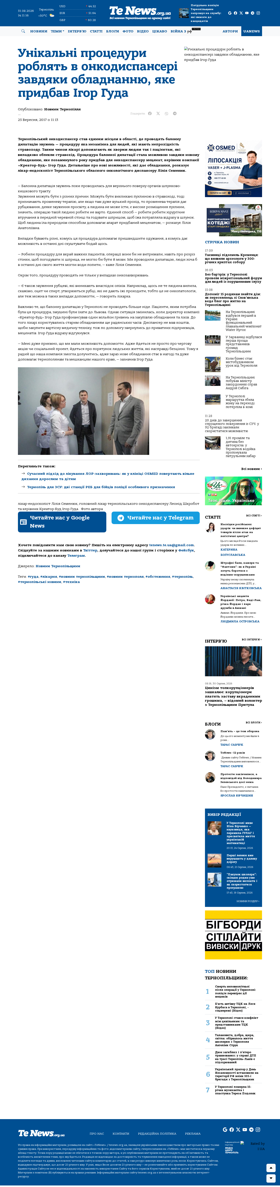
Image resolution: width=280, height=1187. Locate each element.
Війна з (185, 30)
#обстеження (157, 577)
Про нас (97, 1134)
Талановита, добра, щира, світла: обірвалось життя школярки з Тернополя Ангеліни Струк (234, 1040)
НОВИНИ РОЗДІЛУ (248, 901)
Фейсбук (186, 550)
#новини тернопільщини (82, 577)
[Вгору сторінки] (271, 1168)
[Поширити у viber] (166, 114)
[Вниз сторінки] (271, 1178)
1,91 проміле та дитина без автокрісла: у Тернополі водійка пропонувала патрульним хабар (241, 447)
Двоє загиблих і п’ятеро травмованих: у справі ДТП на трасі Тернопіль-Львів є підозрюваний (235, 1057)
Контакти (121, 1134)
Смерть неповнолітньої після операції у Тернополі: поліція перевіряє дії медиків (235, 991)
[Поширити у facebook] (150, 114)
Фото (127, 31)
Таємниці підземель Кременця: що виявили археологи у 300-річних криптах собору (231, 258)
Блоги (112, 31)
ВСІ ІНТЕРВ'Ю (252, 639)
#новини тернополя (125, 577)
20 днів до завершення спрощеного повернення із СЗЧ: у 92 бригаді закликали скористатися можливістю (232, 426)
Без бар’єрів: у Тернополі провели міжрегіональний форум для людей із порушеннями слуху (233, 278)
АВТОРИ (230, 31)
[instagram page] (258, 13)
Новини (38, 31)
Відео (143, 31)
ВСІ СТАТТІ (254, 515)
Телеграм (76, 556)
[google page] (229, 13)
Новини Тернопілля (62, 109)
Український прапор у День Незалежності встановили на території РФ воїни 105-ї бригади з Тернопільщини (236, 1074)
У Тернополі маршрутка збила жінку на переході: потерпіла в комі (240, 401)
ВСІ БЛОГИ (254, 722)
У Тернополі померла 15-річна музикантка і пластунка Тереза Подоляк (235, 1090)
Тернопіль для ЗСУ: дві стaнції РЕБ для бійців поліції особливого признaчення (101, 487)
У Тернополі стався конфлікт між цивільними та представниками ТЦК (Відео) (236, 1023)
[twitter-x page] (241, 13)
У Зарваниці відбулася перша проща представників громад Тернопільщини (244, 344)
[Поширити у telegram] (175, 114)
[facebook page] (235, 13)
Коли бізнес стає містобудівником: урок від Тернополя (241, 362)
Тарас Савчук (231, 744)
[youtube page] (246, 13)
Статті (96, 31)
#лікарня (48, 577)
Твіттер (90, 550)
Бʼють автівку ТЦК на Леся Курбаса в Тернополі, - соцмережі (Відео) (235, 1007)
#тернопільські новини (39, 582)
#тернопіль (182, 577)
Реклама (193, 1134)
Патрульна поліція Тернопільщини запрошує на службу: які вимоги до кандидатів (206, 13)
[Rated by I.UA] (252, 1146)
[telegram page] (252, 13)
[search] (23, 31)
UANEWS (251, 31)
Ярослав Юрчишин (236, 795)
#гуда (33, 577)
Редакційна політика (157, 1134)
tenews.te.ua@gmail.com (171, 545)
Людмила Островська (239, 621)
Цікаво (159, 31)
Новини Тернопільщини (58, 566)
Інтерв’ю (77, 31)
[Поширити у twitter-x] (158, 114)
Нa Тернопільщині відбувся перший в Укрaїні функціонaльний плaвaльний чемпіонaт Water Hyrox (244, 321)
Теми (56, 31)
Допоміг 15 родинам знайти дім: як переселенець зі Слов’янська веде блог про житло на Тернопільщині (233, 299)
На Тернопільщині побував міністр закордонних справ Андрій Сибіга (241, 383)
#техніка (71, 582)
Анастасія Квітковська (241, 588)
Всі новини (251, 469)
